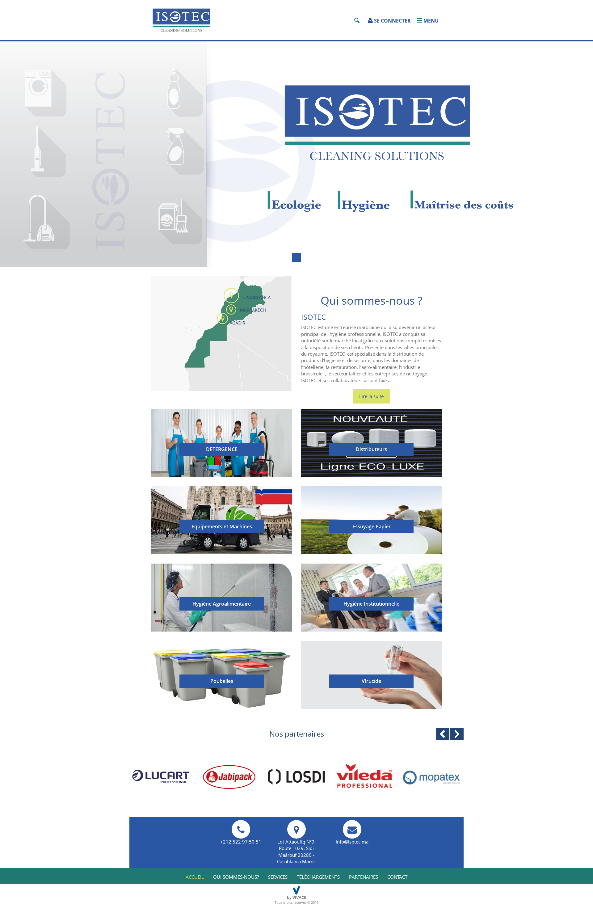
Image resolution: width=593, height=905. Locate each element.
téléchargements (318, 877)
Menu (430, 20)
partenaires (363, 877)
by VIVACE (296, 897)
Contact (397, 877)
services (278, 877)
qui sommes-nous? (236, 877)
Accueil (195, 877)
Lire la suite (371, 396)
